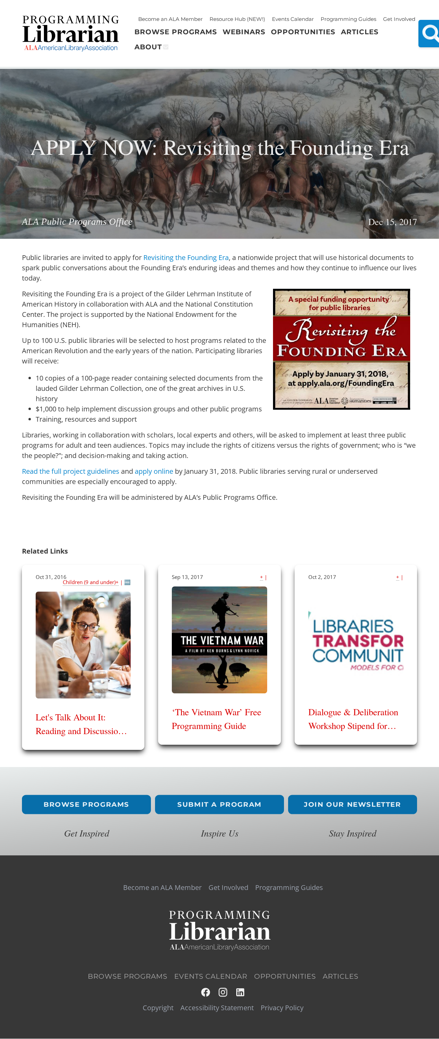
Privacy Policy (282, 1007)
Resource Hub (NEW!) (237, 19)
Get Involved (399, 19)
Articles (340, 976)
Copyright (158, 1007)
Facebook (206, 992)
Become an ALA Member (170, 19)
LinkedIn (241, 992)
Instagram (223, 992)
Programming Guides (348, 19)
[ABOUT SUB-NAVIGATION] (165, 47)
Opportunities (285, 976)
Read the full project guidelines (71, 471)
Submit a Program (219, 804)
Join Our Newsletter (352, 804)
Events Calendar (293, 19)
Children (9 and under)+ (91, 582)
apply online (154, 471)
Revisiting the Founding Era (186, 257)
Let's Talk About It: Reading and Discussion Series (79, 730)
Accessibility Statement (217, 1007)
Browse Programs (86, 804)
